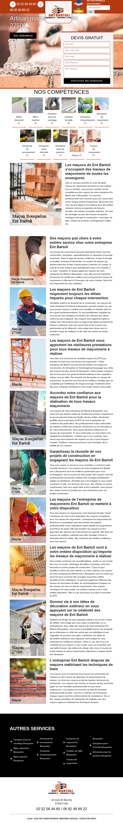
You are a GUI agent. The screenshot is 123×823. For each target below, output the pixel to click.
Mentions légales (69, 819)
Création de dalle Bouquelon (74, 753)
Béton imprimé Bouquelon (20, 759)
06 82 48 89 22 (75, 809)
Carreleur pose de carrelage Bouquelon (23, 741)
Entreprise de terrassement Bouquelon (46, 742)
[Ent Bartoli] (58, 12)
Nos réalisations (23, 35)
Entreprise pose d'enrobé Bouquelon (102, 745)
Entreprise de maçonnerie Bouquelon (72, 742)
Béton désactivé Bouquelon (21, 750)
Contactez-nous (87, 819)
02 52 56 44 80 (26, 4)
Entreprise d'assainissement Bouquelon (48, 755)
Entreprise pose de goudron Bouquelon (102, 754)
